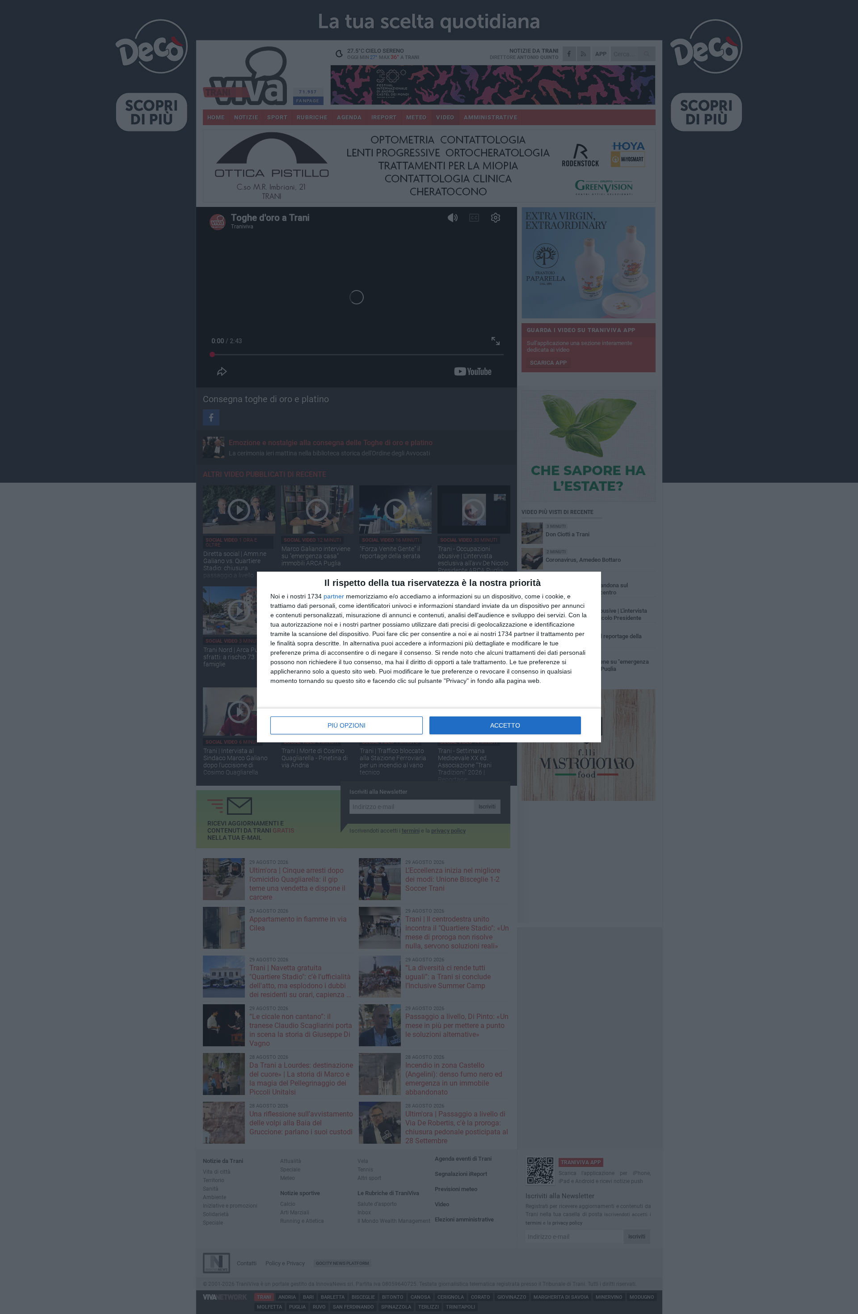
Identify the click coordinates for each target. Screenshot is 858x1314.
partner (334, 596)
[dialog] (429, 657)
